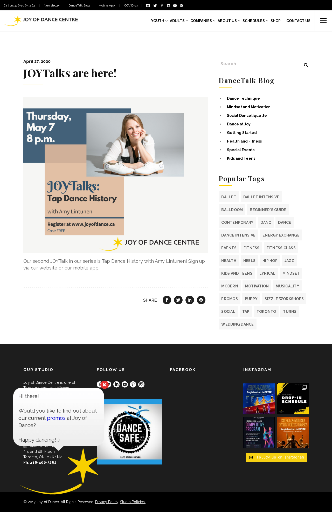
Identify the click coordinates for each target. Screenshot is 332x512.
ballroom (232, 210)
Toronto (266, 311)
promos (229, 299)
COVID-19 (130, 5)
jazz (289, 261)
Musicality (287, 286)
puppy (251, 299)
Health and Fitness (244, 141)
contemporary (237, 222)
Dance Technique (243, 98)
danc (265, 222)
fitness (252, 248)
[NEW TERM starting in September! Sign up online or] (293, 432)
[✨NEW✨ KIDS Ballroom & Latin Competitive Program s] (259, 432)
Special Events (240, 150)
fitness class (281, 248)
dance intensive (238, 235)
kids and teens (236, 273)
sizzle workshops (284, 299)
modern (229, 286)
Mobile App (107, 5)
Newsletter (52, 5)
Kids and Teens (241, 158)
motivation (257, 286)
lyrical (267, 273)
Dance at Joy (239, 124)
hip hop (270, 261)
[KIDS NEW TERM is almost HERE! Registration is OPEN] (259, 398)
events (229, 248)
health (228, 261)
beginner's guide (268, 210)
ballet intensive (261, 197)
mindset (291, 273)
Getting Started (242, 133)
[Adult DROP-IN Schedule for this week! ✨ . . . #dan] (293, 398)
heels (249, 261)
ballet (228, 197)
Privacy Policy (106, 502)
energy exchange (281, 235)
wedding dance (237, 324)
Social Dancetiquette (247, 115)
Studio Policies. (133, 502)
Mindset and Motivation (249, 107)
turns (289, 311)
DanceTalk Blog (79, 5)
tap (246, 311)
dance (284, 222)
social (228, 311)
